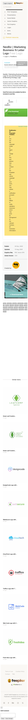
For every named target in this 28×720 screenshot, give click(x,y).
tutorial (5, 307)
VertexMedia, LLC (23, 694)
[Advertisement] (14, 331)
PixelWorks (13, 56)
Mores (9, 34)
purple (16, 305)
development (14, 309)
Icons (8, 30)
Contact (7, 674)
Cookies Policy (20, 671)
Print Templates (12, 12)
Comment (7, 62)
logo (5, 303)
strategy (21, 309)
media (15, 307)
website (11, 307)
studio (25, 305)
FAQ (13, 674)
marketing (20, 303)
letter (7, 305)
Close (2, 718)
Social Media (11, 18)
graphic (9, 303)
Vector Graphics (12, 21)
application (6, 309)
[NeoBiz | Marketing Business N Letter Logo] (5, 67)
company (21, 307)
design (14, 303)
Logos (9, 27)
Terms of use (9, 671)
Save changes (9, 718)
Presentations (11, 15)
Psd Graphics (11, 24)
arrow (21, 305)
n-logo (11, 305)
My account (8, 6)
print (5, 311)
